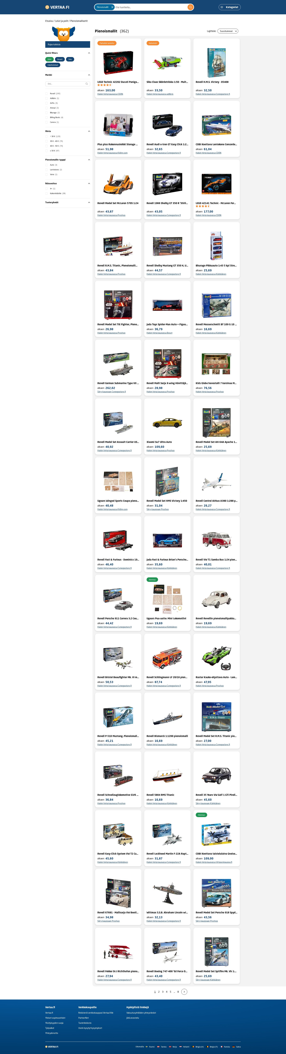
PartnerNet (83, 1018)
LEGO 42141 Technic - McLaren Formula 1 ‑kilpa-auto (216, 203)
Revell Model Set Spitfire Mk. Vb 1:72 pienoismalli (216, 971)
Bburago (55, 113)
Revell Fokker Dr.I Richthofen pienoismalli (118, 971)
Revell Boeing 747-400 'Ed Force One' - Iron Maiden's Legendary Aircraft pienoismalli (167, 971)
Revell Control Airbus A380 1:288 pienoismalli (216, 500)
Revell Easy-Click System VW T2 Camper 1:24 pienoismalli (118, 853)
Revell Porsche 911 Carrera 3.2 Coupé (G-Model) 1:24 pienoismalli (118, 618)
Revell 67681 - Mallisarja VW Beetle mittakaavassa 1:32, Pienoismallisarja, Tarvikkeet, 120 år (118, 912)
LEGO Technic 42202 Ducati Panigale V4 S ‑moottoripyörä (118, 81)
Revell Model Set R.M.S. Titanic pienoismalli (216, 736)
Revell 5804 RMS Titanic (160, 794)
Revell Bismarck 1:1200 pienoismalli (167, 736)
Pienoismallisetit (79, 20)
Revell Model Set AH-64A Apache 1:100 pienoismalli (216, 441)
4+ (52, 188)
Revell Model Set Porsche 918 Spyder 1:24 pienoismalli (216, 912)
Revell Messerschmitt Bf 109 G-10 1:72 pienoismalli (216, 324)
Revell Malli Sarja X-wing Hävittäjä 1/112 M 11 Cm (167, 383)
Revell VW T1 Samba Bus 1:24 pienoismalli (216, 559)
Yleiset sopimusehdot (55, 1018)
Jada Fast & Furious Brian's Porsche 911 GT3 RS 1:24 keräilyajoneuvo (167, 559)
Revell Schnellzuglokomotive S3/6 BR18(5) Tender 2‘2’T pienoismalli (118, 794)
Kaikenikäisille (58, 193)
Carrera (54, 122)
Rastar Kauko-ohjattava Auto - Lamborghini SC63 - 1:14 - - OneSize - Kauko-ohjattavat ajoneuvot (216, 677)
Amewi (54, 108)
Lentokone (56, 170)
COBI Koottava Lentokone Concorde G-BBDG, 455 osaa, (216, 144)
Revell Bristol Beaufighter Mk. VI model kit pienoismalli (118, 677)
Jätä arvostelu (132, 1018)
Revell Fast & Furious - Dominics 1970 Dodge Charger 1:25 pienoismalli (118, 559)
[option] (49, 59)
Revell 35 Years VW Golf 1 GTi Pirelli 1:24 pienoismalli (216, 794)
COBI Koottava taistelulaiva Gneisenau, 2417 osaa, (216, 853)
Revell (55, 93)
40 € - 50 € (56, 146)
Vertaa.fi (49, 1012)
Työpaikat (49, 1028)
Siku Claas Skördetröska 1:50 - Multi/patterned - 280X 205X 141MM (167, 81)
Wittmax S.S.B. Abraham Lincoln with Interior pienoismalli (167, 912)
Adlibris (54, 98)
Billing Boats (56, 117)
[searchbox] (67, 84)
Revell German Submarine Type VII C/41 (118, 383)
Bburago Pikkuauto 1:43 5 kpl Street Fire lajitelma (216, 265)
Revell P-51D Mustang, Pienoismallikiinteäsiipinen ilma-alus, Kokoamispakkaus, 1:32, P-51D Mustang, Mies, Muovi (118, 736)
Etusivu (49, 20)
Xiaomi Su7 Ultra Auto (159, 441)
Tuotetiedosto (84, 1023)
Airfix (54, 103)
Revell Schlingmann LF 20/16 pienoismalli (167, 677)
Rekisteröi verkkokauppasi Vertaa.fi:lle (95, 1012)
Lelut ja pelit (61, 20)
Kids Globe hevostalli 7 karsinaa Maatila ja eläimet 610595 (216, 383)
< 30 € (55, 136)
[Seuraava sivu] (184, 992)
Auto (53, 165)
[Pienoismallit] (112, 7)
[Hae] (190, 7)
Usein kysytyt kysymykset (90, 1028)
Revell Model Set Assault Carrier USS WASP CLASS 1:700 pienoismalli (118, 441)
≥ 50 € (54, 151)
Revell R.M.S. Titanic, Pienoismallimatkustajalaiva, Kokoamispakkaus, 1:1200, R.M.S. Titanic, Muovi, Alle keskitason (118, 265)
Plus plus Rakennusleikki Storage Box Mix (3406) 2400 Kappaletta (118, 144)
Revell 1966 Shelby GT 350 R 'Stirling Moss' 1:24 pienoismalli (167, 203)
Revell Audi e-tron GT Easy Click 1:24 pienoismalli (167, 144)
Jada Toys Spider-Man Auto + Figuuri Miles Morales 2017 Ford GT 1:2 (167, 324)
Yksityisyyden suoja (54, 1023)
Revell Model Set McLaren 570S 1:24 (117, 203)
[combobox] (144, 7)
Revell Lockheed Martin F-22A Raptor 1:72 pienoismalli (167, 853)
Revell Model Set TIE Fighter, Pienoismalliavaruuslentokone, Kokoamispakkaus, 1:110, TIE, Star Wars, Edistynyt (118, 324)
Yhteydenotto (51, 1033)
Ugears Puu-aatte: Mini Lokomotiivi (166, 618)
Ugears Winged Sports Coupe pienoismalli (118, 500)
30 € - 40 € (56, 141)
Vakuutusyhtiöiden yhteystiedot (141, 1012)
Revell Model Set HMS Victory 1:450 (167, 500)
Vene (53, 174)
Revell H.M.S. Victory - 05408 (212, 81)
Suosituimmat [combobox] (226, 31)
